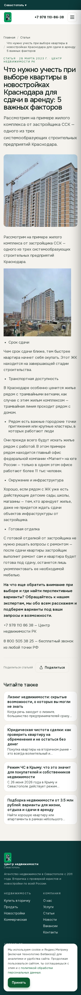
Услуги (48, 907)
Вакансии (50, 926)
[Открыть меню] (72, 17)
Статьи (25, 37)
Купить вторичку (17, 901)
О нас (47, 901)
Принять (19, 983)
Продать (11, 907)
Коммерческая (15, 920)
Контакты (50, 932)
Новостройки (14, 913)
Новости (50, 920)
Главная (9, 37)
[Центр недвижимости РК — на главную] (7, 17)
